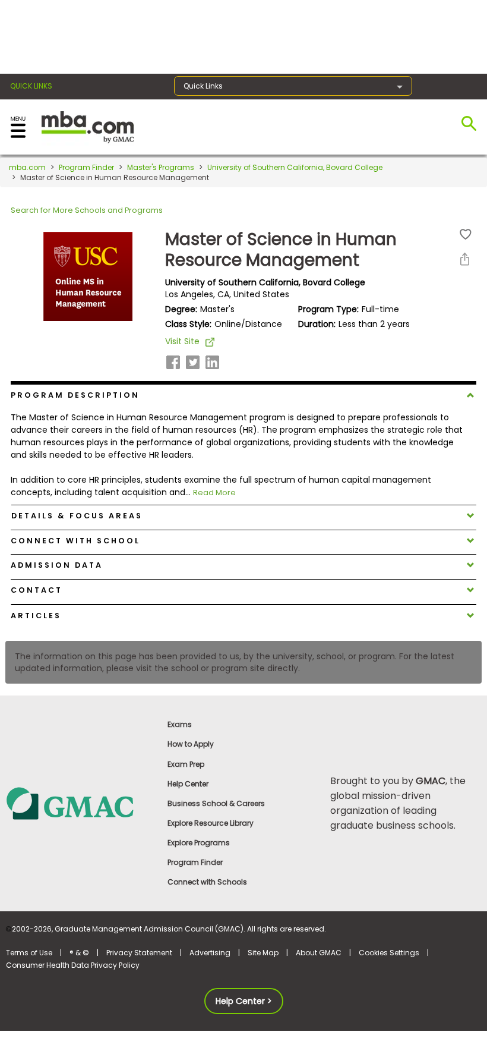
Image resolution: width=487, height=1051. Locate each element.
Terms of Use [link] (29, 953)
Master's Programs (160, 167)
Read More (214, 492)
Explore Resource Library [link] (210, 823)
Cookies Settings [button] (389, 953)
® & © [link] (79, 953)
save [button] (466, 234)
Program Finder (86, 167)
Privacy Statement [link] (139, 953)
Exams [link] (179, 724)
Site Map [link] (263, 953)
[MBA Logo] (88, 126)
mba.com (27, 167)
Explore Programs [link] (198, 843)
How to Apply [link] (190, 744)
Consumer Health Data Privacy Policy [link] (73, 965)
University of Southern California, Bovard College (294, 167)
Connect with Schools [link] (207, 882)
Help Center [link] (187, 784)
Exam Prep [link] (185, 764)
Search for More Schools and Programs (87, 210)
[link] (81, 803)
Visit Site (182, 341)
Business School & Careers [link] (216, 803)
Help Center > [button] (244, 1001)
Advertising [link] (209, 953)
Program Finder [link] (195, 862)
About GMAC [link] (318, 953)
